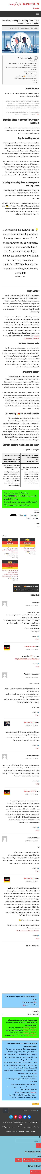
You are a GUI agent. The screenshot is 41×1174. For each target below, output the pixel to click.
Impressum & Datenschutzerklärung (15, 1131)
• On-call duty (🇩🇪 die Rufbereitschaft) (26, 76)
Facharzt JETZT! (24, 28)
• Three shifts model (31, 74)
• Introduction (33, 61)
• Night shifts (33, 69)
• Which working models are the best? (26, 78)
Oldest (18, 1160)
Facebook (26, 1028)
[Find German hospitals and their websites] (27, 542)
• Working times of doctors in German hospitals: (23, 63)
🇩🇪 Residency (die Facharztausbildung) (26, 590)
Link (34, 1002)
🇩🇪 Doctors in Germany (31, 586)
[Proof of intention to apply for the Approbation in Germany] (10, 542)
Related (35, 82)
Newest (26, 1160)
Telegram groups (30, 1035)
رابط (24, 1005)
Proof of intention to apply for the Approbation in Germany (10, 550)
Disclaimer (32, 1131)
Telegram (33, 1028)
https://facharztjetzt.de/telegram (27, 930)
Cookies (27, 1131)
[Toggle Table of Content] (35, 58)
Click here (33, 1092)
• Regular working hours (30, 65)
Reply (37, 639)
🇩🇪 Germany (18, 586)
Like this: (34, 80)
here (38, 114)
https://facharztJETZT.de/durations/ (27, 659)
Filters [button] (36, 1156)
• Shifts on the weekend (30, 72)
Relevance (36, 1160)
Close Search (35, 1172)
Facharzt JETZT (30, 646)
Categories (35, 1011)
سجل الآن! (5, 1127)
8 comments (14, 28)
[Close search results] (38, 1145)
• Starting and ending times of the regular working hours (21, 67)
